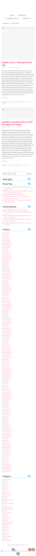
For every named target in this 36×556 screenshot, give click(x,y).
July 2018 (6, 359)
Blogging (6, 483)
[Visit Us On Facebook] (13, 551)
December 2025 (7, 244)
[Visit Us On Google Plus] (21, 551)
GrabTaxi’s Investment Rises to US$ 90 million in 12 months (17, 123)
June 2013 (6, 458)
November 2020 (8, 319)
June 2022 (6, 297)
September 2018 (8, 357)
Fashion (6, 498)
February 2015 (7, 425)
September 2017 (8, 378)
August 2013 (7, 455)
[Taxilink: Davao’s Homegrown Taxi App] (18, 43)
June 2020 (6, 324)
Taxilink (4, 103)
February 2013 (7, 466)
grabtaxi (20, 165)
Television (6, 535)
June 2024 (6, 264)
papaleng (6, 210)
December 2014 (7, 429)
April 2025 (6, 253)
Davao (5, 490)
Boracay (6, 485)
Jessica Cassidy (7, 215)
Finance (6, 501)
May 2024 (6, 266)
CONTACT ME (26, 18)
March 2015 (7, 424)
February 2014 (7, 444)
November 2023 (8, 273)
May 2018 (6, 363)
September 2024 (8, 258)
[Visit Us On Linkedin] (18, 555)
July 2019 (6, 339)
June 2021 (6, 313)
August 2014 (7, 436)
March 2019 (7, 346)
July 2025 (6, 249)
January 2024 (7, 271)
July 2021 (6, 312)
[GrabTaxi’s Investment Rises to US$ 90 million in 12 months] (18, 113)
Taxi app (24, 102)
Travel (5, 538)
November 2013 (8, 449)
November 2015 (8, 409)
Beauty (5, 481)
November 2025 (8, 245)
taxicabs (29, 102)
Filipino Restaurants (9, 500)
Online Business (8, 524)
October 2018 (7, 356)
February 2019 (7, 348)
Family (5, 496)
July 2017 (6, 381)
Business (10, 102)
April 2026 (6, 238)
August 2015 (7, 414)
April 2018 (6, 365)
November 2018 (8, 354)
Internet (6, 514)
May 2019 (6, 343)
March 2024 (7, 269)
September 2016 (8, 398)
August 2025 (7, 247)
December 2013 (7, 447)
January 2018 (7, 370)
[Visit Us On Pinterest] (30, 551)
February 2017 (7, 391)
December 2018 (7, 352)
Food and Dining (8, 507)
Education (6, 492)
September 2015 (8, 413)
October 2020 (7, 321)
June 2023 (6, 282)
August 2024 (7, 260)
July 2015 (6, 416)
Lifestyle (14, 102)
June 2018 (6, 361)
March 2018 (7, 367)
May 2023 (6, 284)
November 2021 (8, 306)
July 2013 (6, 457)
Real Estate (6, 527)
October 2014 (7, 433)
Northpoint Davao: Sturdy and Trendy (19, 210)
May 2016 (6, 405)
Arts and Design (7, 479)
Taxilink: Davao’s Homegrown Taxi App (17, 63)
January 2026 (7, 242)
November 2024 (8, 256)
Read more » (5, 98)
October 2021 (7, 308)
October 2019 (7, 334)
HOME (12, 15)
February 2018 (7, 369)
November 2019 (8, 332)
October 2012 (7, 471)
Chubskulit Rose (8, 219)
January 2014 (7, 446)
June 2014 (6, 440)
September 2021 (8, 310)
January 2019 (7, 350)
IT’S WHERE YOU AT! (12, 18)
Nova (5, 223)
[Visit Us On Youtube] (33, 551)
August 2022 (7, 293)
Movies (6, 520)
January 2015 (7, 427)
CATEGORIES (22, 15)
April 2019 (6, 345)
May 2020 (6, 326)
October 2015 (7, 411)
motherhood (7, 518)
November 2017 (8, 374)
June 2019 (6, 341)
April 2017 (6, 387)
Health (5, 511)
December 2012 (7, 468)
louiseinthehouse (9, 67)
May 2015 (6, 420)
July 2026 (6, 234)
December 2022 (7, 288)
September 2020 (8, 323)
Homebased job (7, 513)
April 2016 (6, 407)
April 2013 (6, 462)
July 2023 (6, 280)
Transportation (7, 536)
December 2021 (7, 304)
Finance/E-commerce (9, 503)
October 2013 (7, 451)
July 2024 (6, 262)
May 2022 (6, 299)
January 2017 (7, 392)
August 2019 (7, 337)
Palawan (6, 525)
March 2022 (7, 301)
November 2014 (8, 431)
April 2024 (6, 268)
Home (9, 23)
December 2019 (7, 330)
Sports (5, 531)
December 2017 (7, 372)
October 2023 (7, 275)
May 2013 (6, 460)
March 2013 (7, 464)
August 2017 (7, 380)
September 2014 (8, 435)
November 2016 (8, 394)
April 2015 (6, 422)
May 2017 (6, 385)
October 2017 (7, 376)
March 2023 (7, 286)
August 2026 (7, 233)
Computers (6, 489)
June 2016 (6, 403)
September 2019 (8, 335)
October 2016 (7, 396)
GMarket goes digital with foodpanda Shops (14, 194)
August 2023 (7, 279)
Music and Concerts (8, 522)
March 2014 (7, 442)
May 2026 (6, 236)
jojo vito (6, 212)
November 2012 (8, 469)
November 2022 (8, 290)
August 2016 (7, 400)
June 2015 (6, 418)
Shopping (6, 529)
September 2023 (8, 277)
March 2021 (7, 317)
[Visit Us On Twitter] (6, 551)
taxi (21, 102)
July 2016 (6, 402)
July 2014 (6, 438)
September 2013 (8, 453)
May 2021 (6, 315)
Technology (7, 533)
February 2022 (7, 302)
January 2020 (7, 328)
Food (5, 505)
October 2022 (7, 291)
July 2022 (6, 295)
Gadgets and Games (8, 509)
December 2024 (7, 255)
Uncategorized (11, 165)
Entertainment (7, 494)
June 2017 (6, 383)
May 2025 (6, 251)
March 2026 (7, 240)
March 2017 (7, 389)
